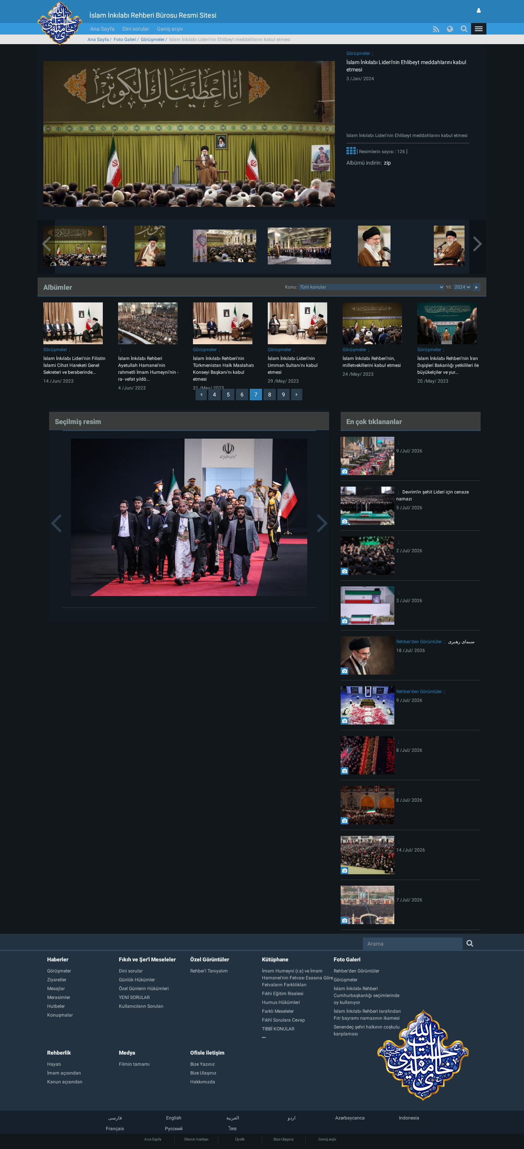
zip (386, 163)
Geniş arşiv (170, 29)
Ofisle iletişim (207, 1053)
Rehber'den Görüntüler (419, 641)
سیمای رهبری (461, 641)
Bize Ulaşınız (284, 1139)
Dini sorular (135, 29)
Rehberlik (59, 1053)
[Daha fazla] (351, 151)
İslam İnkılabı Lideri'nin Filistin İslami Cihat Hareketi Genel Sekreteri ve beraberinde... (74, 365)
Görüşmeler (153, 39)
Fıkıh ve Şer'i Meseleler (147, 959)
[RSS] (436, 29)
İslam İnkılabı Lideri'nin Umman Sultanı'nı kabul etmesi (293, 365)
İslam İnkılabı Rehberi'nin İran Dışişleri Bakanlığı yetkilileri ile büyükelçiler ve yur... (448, 365)
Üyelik (240, 1139)
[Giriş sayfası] (478, 10)
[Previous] (201, 394)
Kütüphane (275, 959)
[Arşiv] (298, 1037)
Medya (127, 1053)
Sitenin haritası (196, 1139)
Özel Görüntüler (209, 959)
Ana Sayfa (102, 29)
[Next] (296, 394)
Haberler (57, 959)
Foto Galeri (125, 39)
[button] (478, 29)
